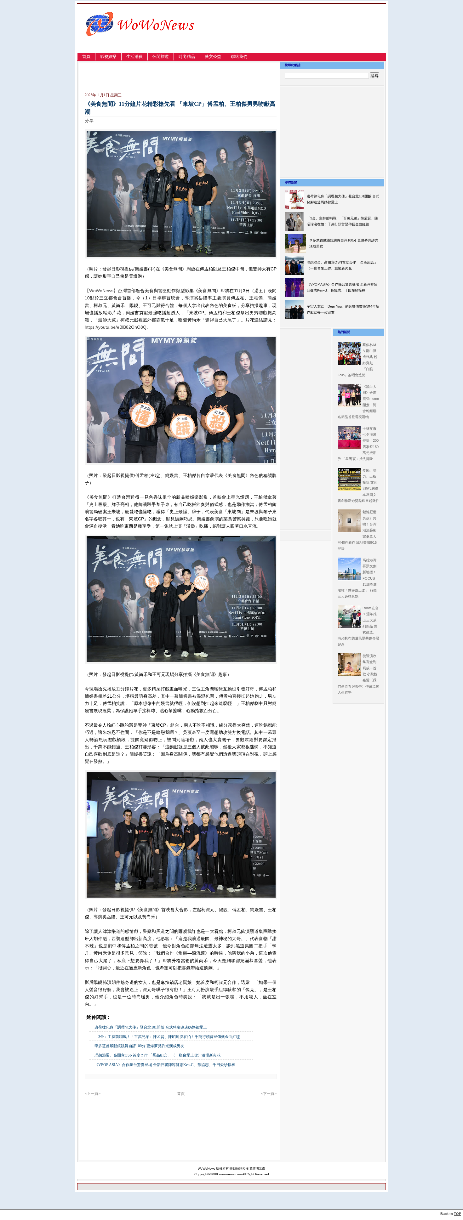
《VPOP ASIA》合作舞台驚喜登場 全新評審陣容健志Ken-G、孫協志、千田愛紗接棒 (164, 1065)
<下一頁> (269, 1094)
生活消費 (134, 56)
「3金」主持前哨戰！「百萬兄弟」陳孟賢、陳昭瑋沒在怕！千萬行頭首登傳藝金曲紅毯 (167, 1037)
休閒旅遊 (160, 56)
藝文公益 (213, 56)
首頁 (86, 56)
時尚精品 (187, 56)
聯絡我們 (239, 56)
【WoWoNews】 (101, 290)
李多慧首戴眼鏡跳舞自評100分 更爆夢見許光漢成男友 (139, 1046)
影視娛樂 (108, 56)
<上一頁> (92, 1094)
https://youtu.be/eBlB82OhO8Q (115, 327)
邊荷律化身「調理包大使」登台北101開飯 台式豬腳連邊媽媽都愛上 (150, 1027)
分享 (89, 120)
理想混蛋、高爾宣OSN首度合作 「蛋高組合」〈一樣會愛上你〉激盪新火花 (157, 1055)
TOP (457, 1214)
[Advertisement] (318, 35)
